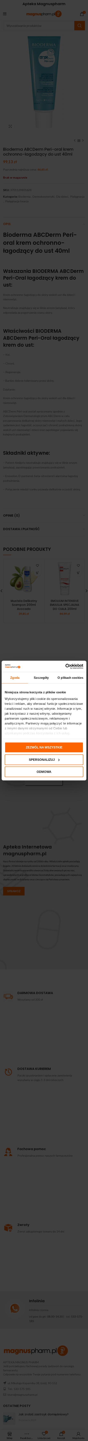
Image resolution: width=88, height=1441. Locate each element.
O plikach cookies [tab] (70, 677)
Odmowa (44, 771)
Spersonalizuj (42, 759)
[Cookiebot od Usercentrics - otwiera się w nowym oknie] (65, 666)
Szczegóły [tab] (41, 677)
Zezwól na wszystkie (44, 747)
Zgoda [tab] (14, 677)
